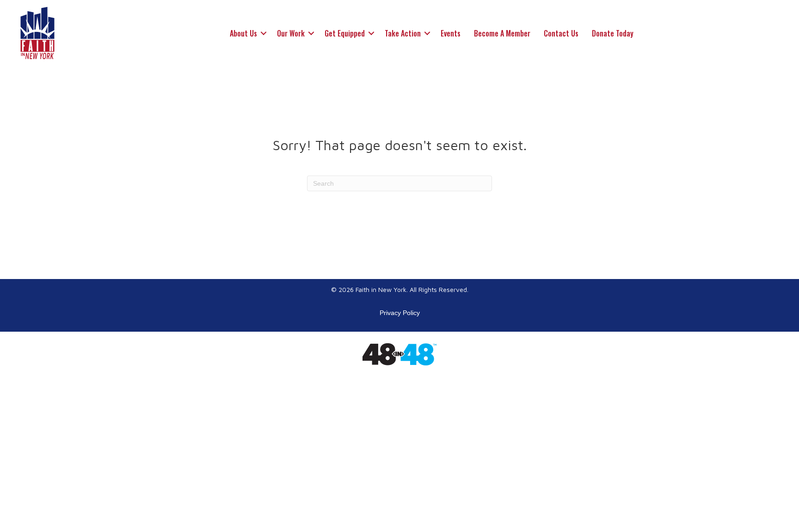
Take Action (403, 33)
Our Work (291, 33)
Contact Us (561, 33)
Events (451, 33)
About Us (243, 33)
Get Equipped (345, 33)
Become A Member (502, 33)
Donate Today (612, 33)
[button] (263, 33)
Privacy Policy (400, 312)
